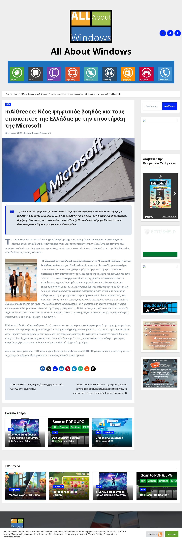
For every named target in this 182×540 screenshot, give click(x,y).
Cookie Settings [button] (155, 534)
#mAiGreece (32, 133)
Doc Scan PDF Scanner (66, 437)
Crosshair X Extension (109, 437)
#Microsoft (45, 133)
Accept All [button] (171, 534)
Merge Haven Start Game (24, 494)
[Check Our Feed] (160, 534)
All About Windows (91, 51)
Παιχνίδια (108, 432)
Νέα (8, 104)
